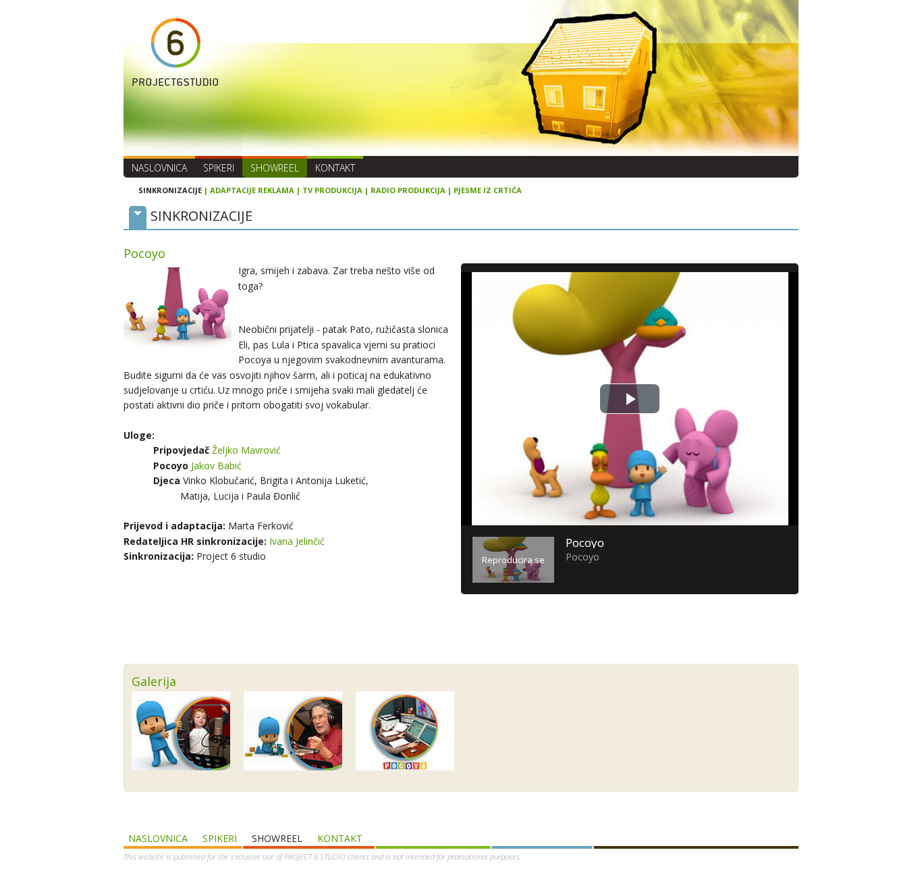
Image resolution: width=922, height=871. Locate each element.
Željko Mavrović (246, 450)
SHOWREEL (274, 167)
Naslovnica (159, 167)
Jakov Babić (216, 465)
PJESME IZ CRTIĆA (488, 190)
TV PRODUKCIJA (332, 190)
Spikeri (218, 167)
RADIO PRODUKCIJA (408, 190)
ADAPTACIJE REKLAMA (252, 190)
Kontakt (335, 167)
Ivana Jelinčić (297, 541)
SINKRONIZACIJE (170, 190)
